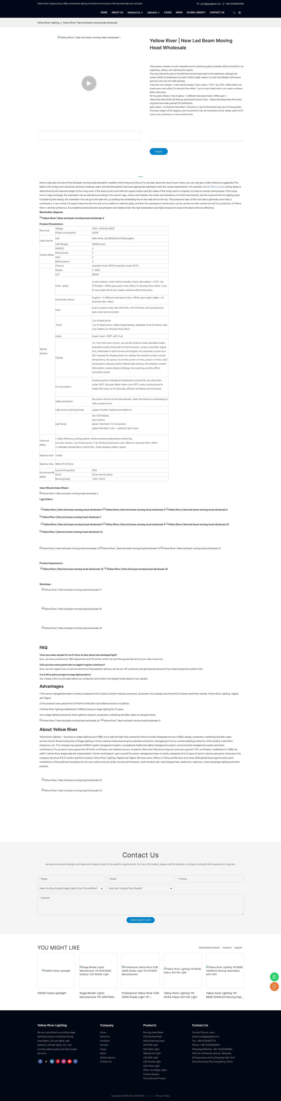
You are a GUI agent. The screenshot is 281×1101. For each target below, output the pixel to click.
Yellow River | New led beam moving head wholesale (90, 22)
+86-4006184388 (234, 3)
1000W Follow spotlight (51, 993)
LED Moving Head (215, 186)
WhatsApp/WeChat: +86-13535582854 (212, 1049)
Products (227, 947)
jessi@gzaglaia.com (211, 3)
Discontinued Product (209, 947)
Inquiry (158, 151)
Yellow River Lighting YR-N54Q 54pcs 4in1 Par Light (180, 995)
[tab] (140, 175)
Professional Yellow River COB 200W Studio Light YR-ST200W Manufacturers (140, 995)
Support (238, 947)
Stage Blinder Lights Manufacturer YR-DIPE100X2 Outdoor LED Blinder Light (97, 995)
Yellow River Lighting (48, 22)
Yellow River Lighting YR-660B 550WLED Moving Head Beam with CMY (224, 995)
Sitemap (150, 1096)
